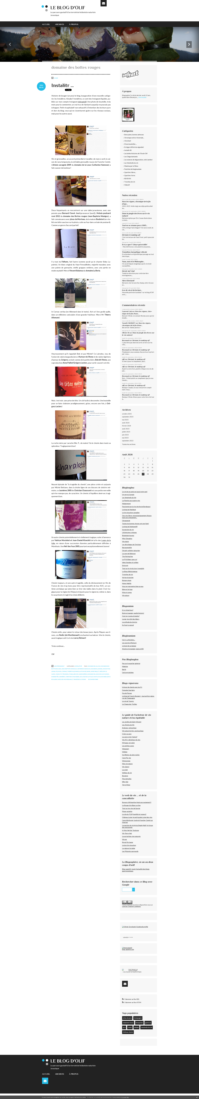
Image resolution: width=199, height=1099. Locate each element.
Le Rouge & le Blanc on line (131, 805)
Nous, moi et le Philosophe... (133, 262)
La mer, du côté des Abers (130, 619)
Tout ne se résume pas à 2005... (134, 225)
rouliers (54, 679)
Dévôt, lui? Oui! (128, 271)
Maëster (125, 666)
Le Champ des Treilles (129, 704)
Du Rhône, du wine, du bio (131, 755)
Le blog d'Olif (67, 7)
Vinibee (124, 752)
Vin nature (125, 595)
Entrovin (125, 565)
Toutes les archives (128, 444)
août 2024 (125, 423)
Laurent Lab (127, 311)
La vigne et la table (128, 848)
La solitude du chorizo (129, 622)
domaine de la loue (94, 666)
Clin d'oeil (127, 141)
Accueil (46, 24)
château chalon (128, 1032)
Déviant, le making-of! (131, 235)
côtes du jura (127, 1018)
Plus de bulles (126, 779)
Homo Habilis (126, 583)
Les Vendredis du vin (131, 163)
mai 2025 (125, 420)
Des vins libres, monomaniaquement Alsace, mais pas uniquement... (137, 517)
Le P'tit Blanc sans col (129, 559)
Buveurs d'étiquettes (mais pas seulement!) (136, 802)
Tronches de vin (129, 182)
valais (130, 1027)
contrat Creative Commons (131, 906)
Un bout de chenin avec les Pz (132, 687)
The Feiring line (127, 556)
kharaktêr (55, 676)
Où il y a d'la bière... (128, 640)
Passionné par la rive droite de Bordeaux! (136, 507)
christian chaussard (72, 676)
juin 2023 (125, 435)
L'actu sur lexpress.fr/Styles (132, 972)
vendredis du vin (146, 1027)
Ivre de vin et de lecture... (132, 290)
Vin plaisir (125, 541)
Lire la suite (142, 97)
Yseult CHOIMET (128, 323)
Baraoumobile (127, 547)
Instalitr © (78, 666)
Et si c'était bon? (127, 610)
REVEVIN (127, 178)
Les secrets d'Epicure (129, 643)
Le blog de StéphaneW (129, 527)
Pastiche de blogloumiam (132, 169)
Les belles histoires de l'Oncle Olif (135, 153)
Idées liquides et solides (130, 562)
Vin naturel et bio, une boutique (132, 731)
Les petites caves (128, 746)
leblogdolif (82, 102)
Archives (59, 24)
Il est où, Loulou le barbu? (131, 616)
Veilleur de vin (127, 773)
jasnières (62, 676)
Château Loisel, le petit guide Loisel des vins (137, 817)
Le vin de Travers (128, 701)
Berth (124, 669)
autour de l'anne (84, 671)
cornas (64, 671)
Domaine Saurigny (128, 690)
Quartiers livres (129, 175)
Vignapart (125, 749)
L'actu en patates (128, 672)
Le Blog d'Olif (125, 937)
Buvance (125, 776)
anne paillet (95, 671)
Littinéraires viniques (129, 532)
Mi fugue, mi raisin (128, 743)
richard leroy (105, 676)
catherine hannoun (83, 669)
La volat (125, 770)
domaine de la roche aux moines (98, 674)
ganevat (148, 1023)
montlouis (97, 676)
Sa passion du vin (128, 530)
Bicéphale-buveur (128, 535)
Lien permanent (59, 666)
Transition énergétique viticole (134, 252)
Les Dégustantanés (131, 156)
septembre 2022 (127, 441)
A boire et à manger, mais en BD (133, 649)
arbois (136, 1027)
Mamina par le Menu (131, 166)
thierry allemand (73, 671)
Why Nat (125, 782)
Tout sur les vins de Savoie (131, 808)
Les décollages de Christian (131, 544)
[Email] (104, 3)
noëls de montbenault (65, 679)
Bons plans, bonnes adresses (134, 135)
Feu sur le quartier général (131, 663)
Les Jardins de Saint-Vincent (131, 722)
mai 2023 (125, 438)
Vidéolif (127, 185)
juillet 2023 (126, 432)
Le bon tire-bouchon (129, 845)
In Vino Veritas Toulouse (130, 830)
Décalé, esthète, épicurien (131, 550)
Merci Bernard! (128, 281)
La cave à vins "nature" (129, 737)
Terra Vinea (126, 785)
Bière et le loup (127, 589)
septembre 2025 (127, 417)
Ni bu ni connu (127, 592)
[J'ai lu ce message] (197, 1097)
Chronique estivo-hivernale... (134, 138)
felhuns (58, 671)
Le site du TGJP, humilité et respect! (134, 814)
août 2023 (125, 429)
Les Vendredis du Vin (129, 497)
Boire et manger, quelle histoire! (133, 613)
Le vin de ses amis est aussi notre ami (134, 492)
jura (124, 1027)
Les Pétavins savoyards (130, 851)
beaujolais (139, 1023)
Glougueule (126, 521)
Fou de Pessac (127, 693)
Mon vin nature (127, 764)
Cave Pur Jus (126, 758)
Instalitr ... (62, 85)
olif (123, 359)
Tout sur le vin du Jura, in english (133, 568)
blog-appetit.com (128, 949)
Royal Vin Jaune (127, 842)
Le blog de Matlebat (129, 510)
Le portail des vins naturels (131, 836)
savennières (83, 674)
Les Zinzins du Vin (128, 725)
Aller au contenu (6, 2)
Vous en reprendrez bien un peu (132, 586)
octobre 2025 (127, 414)
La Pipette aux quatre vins (131, 500)
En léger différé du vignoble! (134, 147)
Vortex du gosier (128, 577)
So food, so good (128, 625)
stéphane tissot (128, 1023)
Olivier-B (125, 333)
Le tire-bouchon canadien (131, 513)
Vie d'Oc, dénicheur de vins (131, 740)
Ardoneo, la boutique (129, 728)
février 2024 (126, 426)
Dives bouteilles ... (130, 144)
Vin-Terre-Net (127, 833)
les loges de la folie (86, 676)
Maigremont (126, 504)
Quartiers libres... (130, 172)
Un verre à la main (128, 494)
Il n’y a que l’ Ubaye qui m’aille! (134, 245)
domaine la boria (96, 669)
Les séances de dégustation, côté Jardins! (138, 160)
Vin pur (124, 839)
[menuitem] (47, 24)
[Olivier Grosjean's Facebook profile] (135, 927)
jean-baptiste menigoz (69, 669)
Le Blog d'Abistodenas (129, 571)
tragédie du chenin (79, 679)
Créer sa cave (126, 734)
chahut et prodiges (62, 674)
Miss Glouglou (127, 538)
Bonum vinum (126, 580)
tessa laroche (74, 674)
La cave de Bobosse (129, 553)
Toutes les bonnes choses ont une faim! (135, 524)
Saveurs (128, 972)
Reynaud (125, 340)
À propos (73, 24)
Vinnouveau (126, 761)
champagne (138, 1018)
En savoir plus (125, 1097)
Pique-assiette (127, 811)
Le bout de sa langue (129, 646)
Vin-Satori (125, 767)
